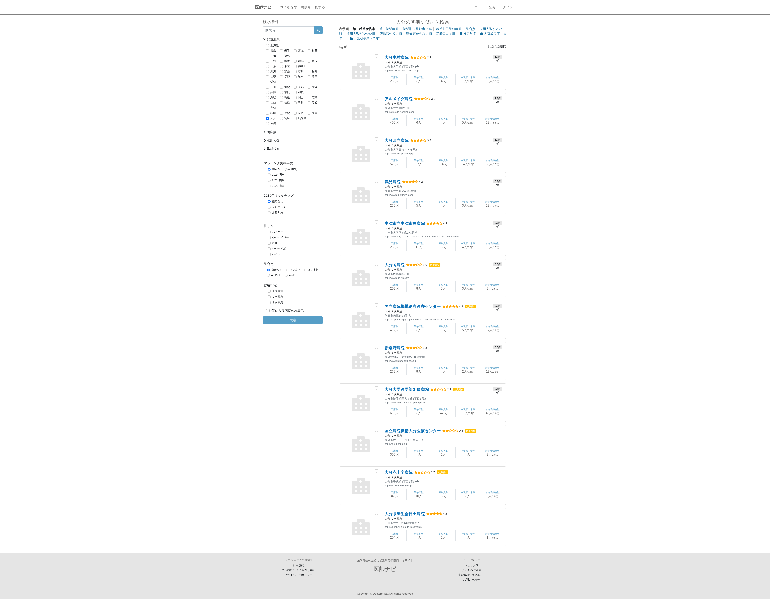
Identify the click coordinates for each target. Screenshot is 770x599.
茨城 (273, 61)
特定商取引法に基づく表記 (298, 570)
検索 (293, 320)
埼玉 (314, 61)
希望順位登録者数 (449, 29)
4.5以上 (294, 275)
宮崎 (287, 118)
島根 (287, 97)
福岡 (273, 113)
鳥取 (273, 97)
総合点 (470, 29)
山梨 (273, 76)
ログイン (506, 7)
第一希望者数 (389, 29)
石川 (301, 71)
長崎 (301, 113)
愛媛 (314, 102)
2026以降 (278, 185)
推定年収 (469, 33)
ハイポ (276, 254)
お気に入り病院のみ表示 (286, 310)
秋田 (314, 50)
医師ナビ (263, 7)
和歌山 (302, 92)
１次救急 (277, 291)
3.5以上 (313, 269)
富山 (287, 71)
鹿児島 (302, 118)
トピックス (472, 565)
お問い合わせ (471, 579)
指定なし (277, 201)
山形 (273, 55)
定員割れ (277, 212)
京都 (301, 87)
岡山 (301, 97)
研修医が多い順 (391, 33)
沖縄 (273, 123)
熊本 (314, 113)
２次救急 (277, 296)
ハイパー (277, 231)
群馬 (301, 61)
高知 (273, 107)
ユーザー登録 (485, 7)
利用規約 (298, 565)
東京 (287, 66)
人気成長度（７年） (367, 38)
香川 (301, 102)
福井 (314, 71)
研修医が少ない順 (419, 33)
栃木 (287, 61)
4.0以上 (276, 275)
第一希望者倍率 (364, 29)
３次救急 (277, 302)
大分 (273, 118)
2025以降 (278, 180)
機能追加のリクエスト (472, 574)
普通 (275, 243)
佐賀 (287, 113)
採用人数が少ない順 (360, 33)
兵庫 (273, 92)
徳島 (287, 102)
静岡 (314, 76)
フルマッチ (279, 207)
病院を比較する (313, 7)
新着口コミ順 (445, 33)
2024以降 (278, 174)
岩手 (287, 50)
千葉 (273, 66)
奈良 (287, 92)
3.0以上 (295, 269)
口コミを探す (287, 7)
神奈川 (302, 66)
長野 (287, 76)
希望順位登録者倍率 (417, 29)
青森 (273, 50)
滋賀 (287, 87)
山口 (273, 102)
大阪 (314, 87)
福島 (287, 55)
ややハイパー (280, 237)
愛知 (273, 81)
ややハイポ (279, 248)
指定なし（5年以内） (285, 169)
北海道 (274, 45)
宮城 (301, 50)
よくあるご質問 (471, 570)
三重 (273, 87)
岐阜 (301, 76)
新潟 (273, 71)
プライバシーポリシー (298, 574)
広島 (314, 97)
